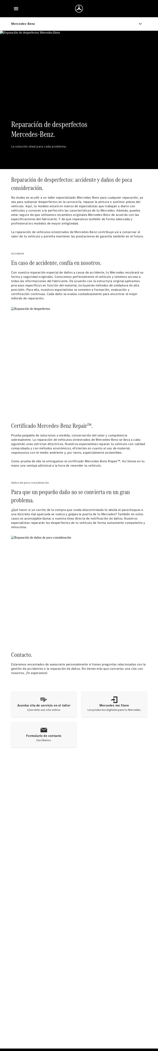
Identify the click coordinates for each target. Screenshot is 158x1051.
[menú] (16, 8)
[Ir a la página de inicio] (79, 8)
